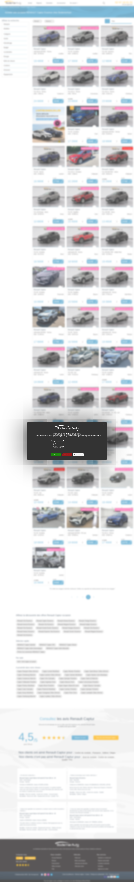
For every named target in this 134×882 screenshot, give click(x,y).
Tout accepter (56, 455)
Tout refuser (67, 455)
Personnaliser (78, 455)
